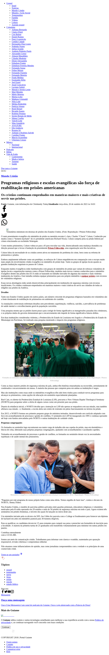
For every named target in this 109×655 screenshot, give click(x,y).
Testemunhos (17, 15)
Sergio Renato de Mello (22, 116)
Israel (14, 6)
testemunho (11, 572)
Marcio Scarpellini (19, 137)
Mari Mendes (17, 92)
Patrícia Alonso (18, 106)
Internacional (17, 147)
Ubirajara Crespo (19, 140)
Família (15, 18)
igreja (8, 574)
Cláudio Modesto (19, 58)
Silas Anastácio (18, 123)
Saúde (14, 164)
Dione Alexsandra (19, 61)
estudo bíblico (12, 584)
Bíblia (8, 152)
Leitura (15, 22)
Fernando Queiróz (19, 73)
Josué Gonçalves (19, 85)
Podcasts (10, 149)
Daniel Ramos (18, 37)
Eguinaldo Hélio (19, 80)
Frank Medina (18, 77)
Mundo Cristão (18, 10)
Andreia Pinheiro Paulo (21, 51)
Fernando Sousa (18, 68)
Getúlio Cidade (18, 41)
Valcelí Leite (17, 121)
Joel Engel (16, 82)
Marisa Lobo (17, 97)
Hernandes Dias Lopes (21, 44)
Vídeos (15, 20)
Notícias (15, 8)
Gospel (9, 3)
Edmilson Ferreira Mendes (23, 65)
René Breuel (17, 109)
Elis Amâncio (17, 128)
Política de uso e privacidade (18, 647)
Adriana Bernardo (19, 30)
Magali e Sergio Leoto (21, 89)
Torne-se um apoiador (10, 555)
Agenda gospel (18, 25)
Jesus (8, 577)
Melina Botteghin (19, 104)
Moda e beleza (18, 159)
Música (9, 142)
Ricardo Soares (18, 111)
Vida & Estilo (12, 154)
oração (9, 582)
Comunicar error (13, 649)
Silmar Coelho (18, 118)
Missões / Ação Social (21, 13)
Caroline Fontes (18, 135)
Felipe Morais (17, 70)
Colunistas (10, 27)
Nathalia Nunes (18, 46)
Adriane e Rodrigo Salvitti (23, 133)
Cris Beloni (16, 34)
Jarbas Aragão (18, 49)
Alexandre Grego (19, 53)
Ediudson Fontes (19, 63)
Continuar (5, 627)
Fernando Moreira (19, 75)
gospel (9, 570)
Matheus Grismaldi (20, 99)
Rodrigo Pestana (19, 113)
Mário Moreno (18, 94)
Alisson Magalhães (20, 56)
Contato (9, 644)
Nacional (15, 145)
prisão (8, 579)
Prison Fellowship (56, 248)
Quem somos (11, 642)
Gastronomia (17, 157)
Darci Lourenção (19, 39)
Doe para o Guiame (9, 168)
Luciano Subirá (18, 87)
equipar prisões (88, 276)
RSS (8, 651)
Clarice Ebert (17, 32)
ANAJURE (17, 125)
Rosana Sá (16, 130)
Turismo (15, 161)
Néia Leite (16, 101)
